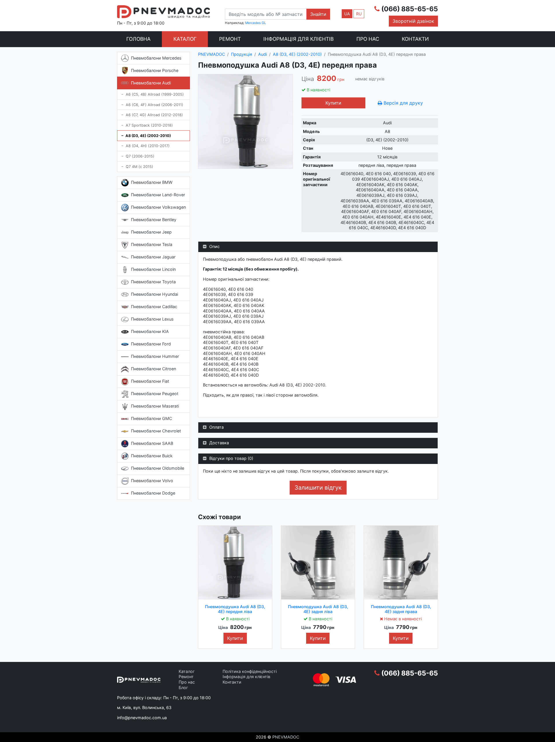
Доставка (219, 442)
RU (359, 13)
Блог (183, 687)
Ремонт (230, 39)
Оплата (216, 427)
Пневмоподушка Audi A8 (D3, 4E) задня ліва (318, 609)
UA (347, 13)
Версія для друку (402, 103)
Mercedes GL (255, 23)
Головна (138, 39)
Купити (333, 103)
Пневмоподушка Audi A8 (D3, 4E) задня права (401, 609)
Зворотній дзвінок (413, 21)
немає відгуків (369, 78)
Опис (214, 246)
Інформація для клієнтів (298, 39)
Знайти (318, 14)
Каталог (185, 39)
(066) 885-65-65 (409, 9)
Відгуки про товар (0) (231, 458)
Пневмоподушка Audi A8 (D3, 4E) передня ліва (235, 609)
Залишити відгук (318, 487)
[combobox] (265, 14)
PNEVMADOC (285, 736)
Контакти (415, 39)
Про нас (367, 39)
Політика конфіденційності (250, 671)
